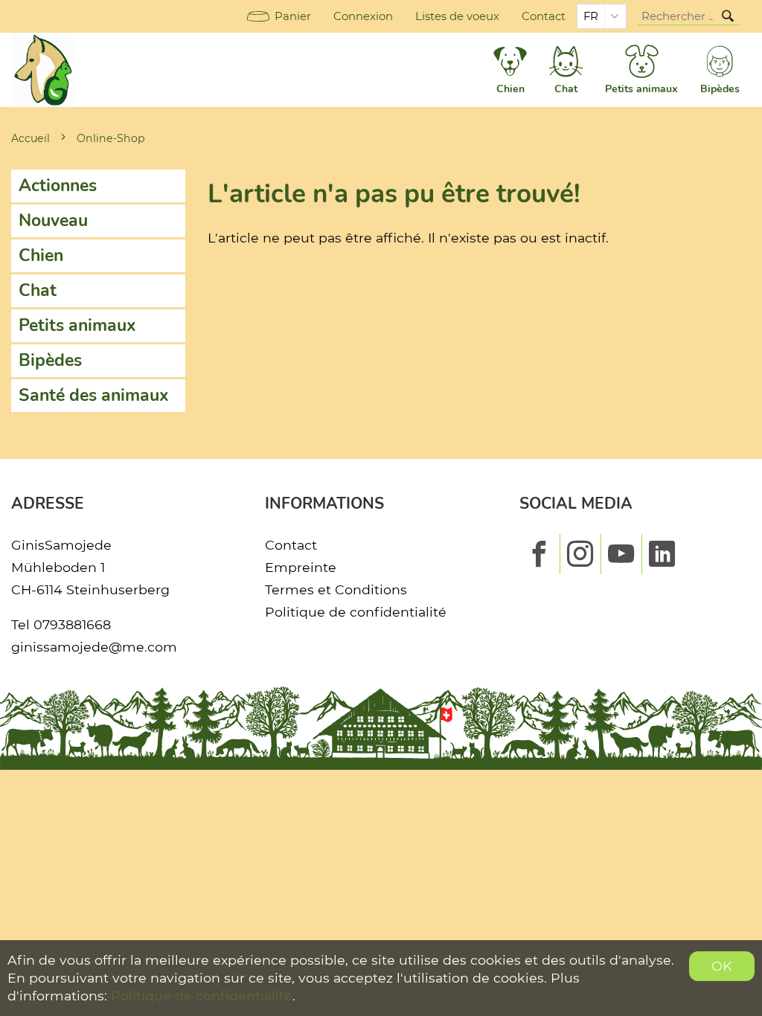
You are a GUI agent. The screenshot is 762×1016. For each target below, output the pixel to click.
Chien (41, 255)
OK (721, 966)
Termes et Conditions (336, 589)
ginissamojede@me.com (94, 647)
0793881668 (72, 624)
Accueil (30, 138)
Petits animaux (77, 325)
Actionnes (58, 185)
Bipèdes (50, 360)
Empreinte (300, 567)
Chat (38, 290)
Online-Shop (111, 138)
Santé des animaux (94, 395)
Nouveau (53, 220)
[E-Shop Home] (42, 70)
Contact (544, 16)
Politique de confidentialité (355, 612)
